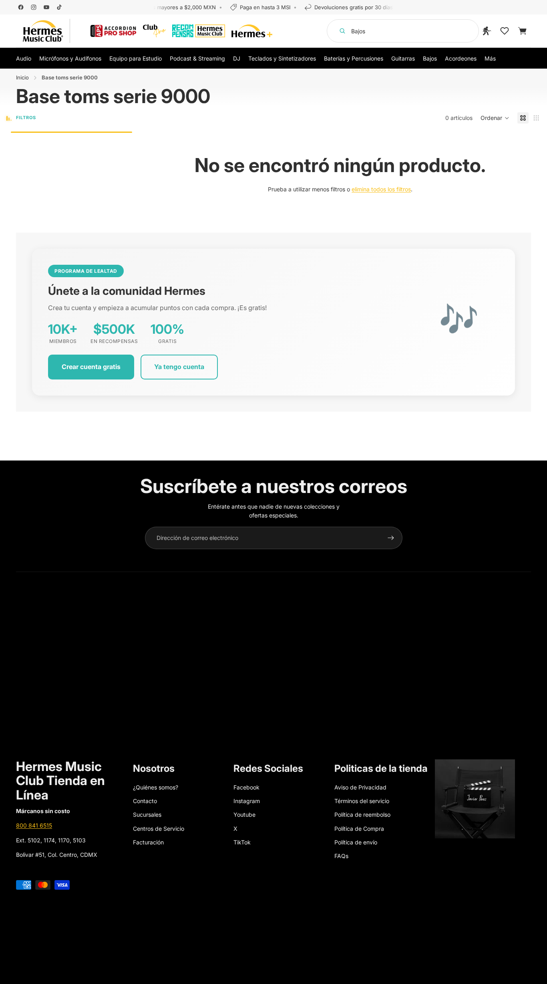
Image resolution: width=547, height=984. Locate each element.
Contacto (145, 800)
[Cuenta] (487, 31)
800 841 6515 (34, 825)
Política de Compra (359, 828)
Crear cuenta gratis (91, 367)
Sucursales (147, 814)
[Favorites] (504, 31)
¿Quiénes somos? (155, 787)
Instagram (246, 800)
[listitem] (490, 58)
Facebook (246, 787)
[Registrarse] (390, 538)
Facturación (148, 842)
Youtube (244, 814)
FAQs (341, 855)
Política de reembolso (362, 814)
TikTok (242, 842)
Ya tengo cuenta (179, 367)
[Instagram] (33, 7)
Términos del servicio (361, 800)
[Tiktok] (59, 7)
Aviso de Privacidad (360, 787)
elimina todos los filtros (381, 189)
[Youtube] (46, 7)
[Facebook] (21, 7)
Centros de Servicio (158, 828)
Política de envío (355, 842)
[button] (495, 118)
